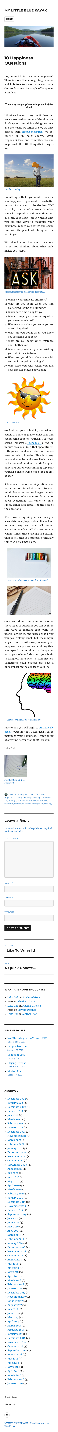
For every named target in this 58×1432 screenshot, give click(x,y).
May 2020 (13, 1181)
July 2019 (12, 1218)
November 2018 (16, 1251)
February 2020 (16, 1193)
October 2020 (15, 1160)
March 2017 (14, 1325)
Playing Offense (31, 1005)
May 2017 (12, 1317)
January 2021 (15, 1148)
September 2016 (17, 1350)
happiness (42, 800)
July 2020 (12, 1172)
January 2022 (15, 1127)
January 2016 (15, 1383)
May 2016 (13, 1366)
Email (8, 897)
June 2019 (13, 1222)
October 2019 (15, 1210)
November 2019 (16, 1205)
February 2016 (15, 1379)
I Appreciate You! (17, 1046)
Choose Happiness (27, 800)
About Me (10, 1404)
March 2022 (14, 1119)
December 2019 (16, 1201)
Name (8, 883)
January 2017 (14, 1333)
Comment (11, 839)
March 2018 (14, 1280)
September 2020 (17, 1164)
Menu (9, 19)
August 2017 (14, 1304)
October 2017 (15, 1300)
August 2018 (14, 1259)
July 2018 (12, 1263)
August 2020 (14, 1168)
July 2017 (12, 1309)
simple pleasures (22, 803)
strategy (48, 803)
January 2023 (15, 1102)
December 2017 (16, 1292)
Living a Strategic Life (26, 797)
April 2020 (13, 1185)
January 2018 (15, 1288)
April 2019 (13, 1230)
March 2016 (14, 1375)
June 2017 (13, 1313)
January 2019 (15, 1243)
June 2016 (13, 1362)
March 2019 (14, 1234)
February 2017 (15, 1329)
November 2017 (16, 1296)
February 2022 (16, 1123)
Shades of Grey (31, 997)
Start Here (10, 1397)
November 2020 (16, 1156)
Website (9, 912)
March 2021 (14, 1139)
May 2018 (13, 1271)
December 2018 (16, 1247)
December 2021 (16, 1131)
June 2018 (13, 1267)
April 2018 (13, 1276)
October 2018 (15, 1255)
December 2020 (16, 1152)
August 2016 (14, 1354)
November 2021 (16, 1135)
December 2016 (16, 1338)
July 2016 (12, 1358)
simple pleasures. (33, 131)
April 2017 (13, 1321)
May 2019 (13, 1226)
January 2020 (15, 1197)
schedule (34, 442)
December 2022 (16, 1106)
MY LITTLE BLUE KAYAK (25, 10)
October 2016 (15, 1346)
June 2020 (13, 1177)
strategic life (37, 803)
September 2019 (17, 1214)
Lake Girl (13, 794)
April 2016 (13, 1371)
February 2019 (15, 1238)
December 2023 (16, 1098)
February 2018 (15, 1284)
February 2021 (15, 1144)
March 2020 (14, 1189)
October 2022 (15, 1111)
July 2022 (12, 1115)
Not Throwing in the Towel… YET (27, 1038)
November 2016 (16, 1342)
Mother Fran (29, 1013)
